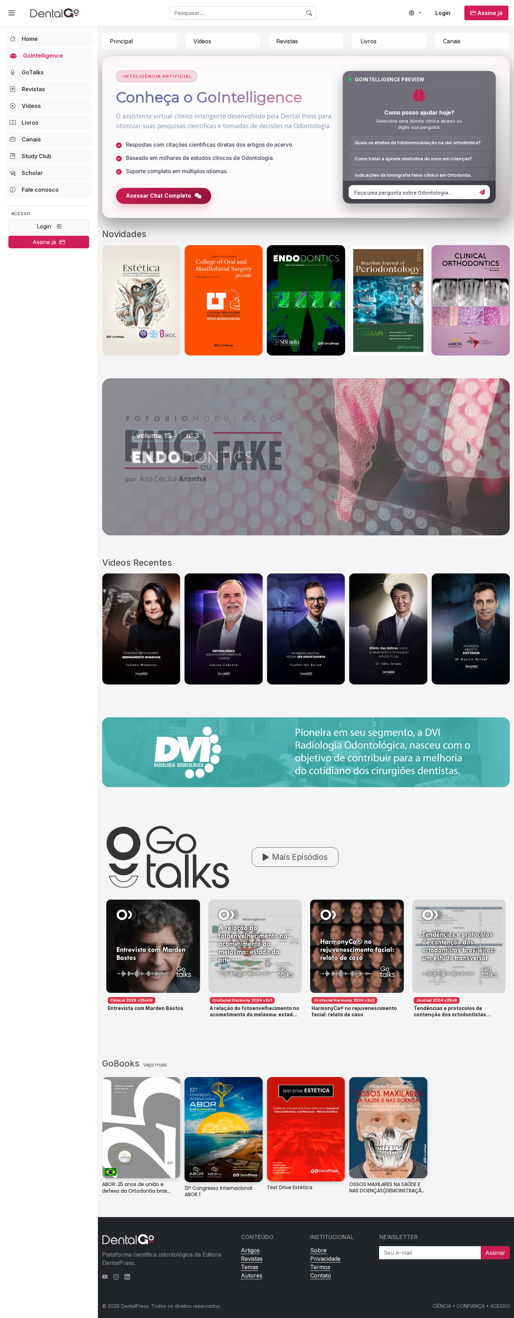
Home (30, 38)
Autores (251, 1275)
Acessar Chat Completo (158, 195)
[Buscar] (309, 13)
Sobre (318, 1250)
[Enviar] (482, 192)
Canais (31, 139)
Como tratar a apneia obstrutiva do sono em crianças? (413, 158)
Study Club (36, 156)
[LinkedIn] (127, 1277)
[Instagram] (116, 1277)
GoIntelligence (43, 55)
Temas (249, 1267)
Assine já (46, 242)
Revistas (33, 89)
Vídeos (31, 105)
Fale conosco (40, 189)
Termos (320, 1267)
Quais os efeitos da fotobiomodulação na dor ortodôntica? (418, 142)
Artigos (250, 1250)
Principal (121, 41)
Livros (30, 122)
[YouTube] (105, 1277)
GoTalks (33, 72)
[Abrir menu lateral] (11, 13)
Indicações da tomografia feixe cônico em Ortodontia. (413, 175)
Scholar (32, 172)
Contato (320, 1275)
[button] (415, 13)
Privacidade (325, 1258)
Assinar (495, 1252)
